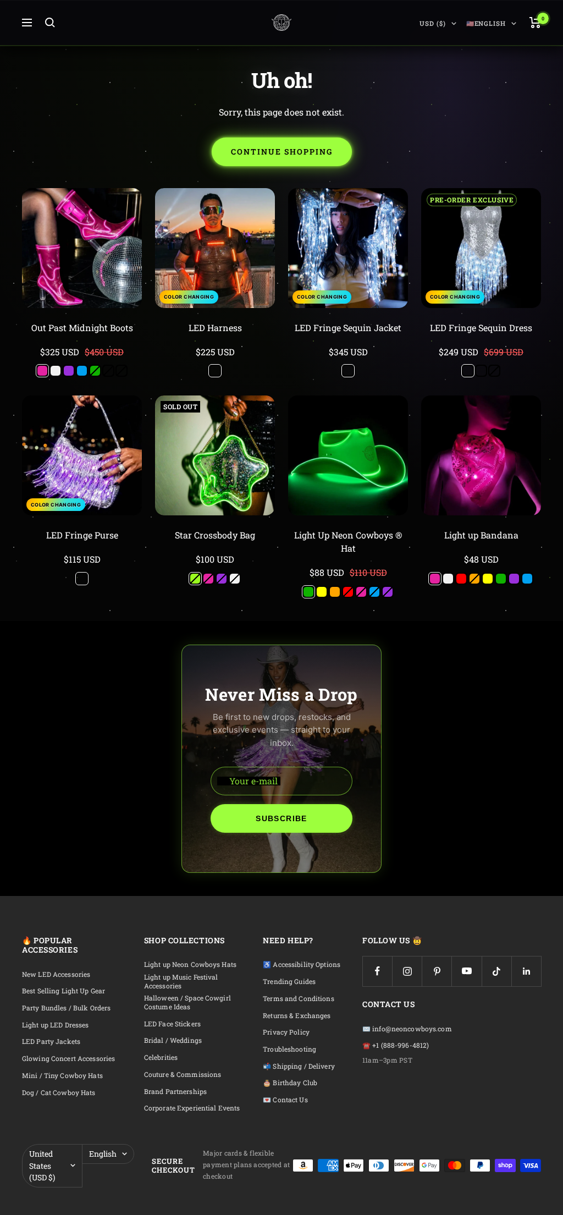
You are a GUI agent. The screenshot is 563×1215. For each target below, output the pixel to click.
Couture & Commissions (183, 1074)
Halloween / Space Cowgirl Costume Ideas (187, 1002)
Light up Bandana (481, 535)
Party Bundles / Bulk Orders (66, 1008)
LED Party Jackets (51, 1041)
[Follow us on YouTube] (466, 971)
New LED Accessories (56, 974)
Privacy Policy (286, 1032)
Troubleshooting (289, 1049)
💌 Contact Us (285, 1100)
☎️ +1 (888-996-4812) (395, 1045)
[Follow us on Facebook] (377, 971)
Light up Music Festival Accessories (181, 981)
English (103, 1153)
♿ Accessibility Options (301, 964)
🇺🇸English (486, 23)
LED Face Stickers (172, 1024)
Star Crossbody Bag (215, 535)
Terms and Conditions (298, 998)
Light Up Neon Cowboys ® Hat (348, 541)
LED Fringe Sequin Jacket (348, 327)
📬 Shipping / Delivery (299, 1066)
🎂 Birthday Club (290, 1083)
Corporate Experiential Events (192, 1108)
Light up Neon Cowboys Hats (190, 964)
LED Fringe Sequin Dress (481, 327)
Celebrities (161, 1057)
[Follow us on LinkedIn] (526, 971)
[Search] (50, 23)
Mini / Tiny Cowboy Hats (62, 1075)
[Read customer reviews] (82, 340)
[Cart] (535, 22)
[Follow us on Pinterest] (437, 971)
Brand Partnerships (175, 1091)
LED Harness (215, 327)
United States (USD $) (42, 1165)
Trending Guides (289, 981)
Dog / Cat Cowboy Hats (59, 1092)
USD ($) (432, 23)
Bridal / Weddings (173, 1040)
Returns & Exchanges (296, 1015)
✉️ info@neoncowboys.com (407, 1029)
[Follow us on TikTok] (497, 971)
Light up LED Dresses (55, 1025)
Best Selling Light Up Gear (63, 991)
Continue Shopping (282, 151)
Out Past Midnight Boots (82, 327)
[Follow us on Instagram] (407, 971)
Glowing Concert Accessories (68, 1058)
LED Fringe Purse (82, 535)
